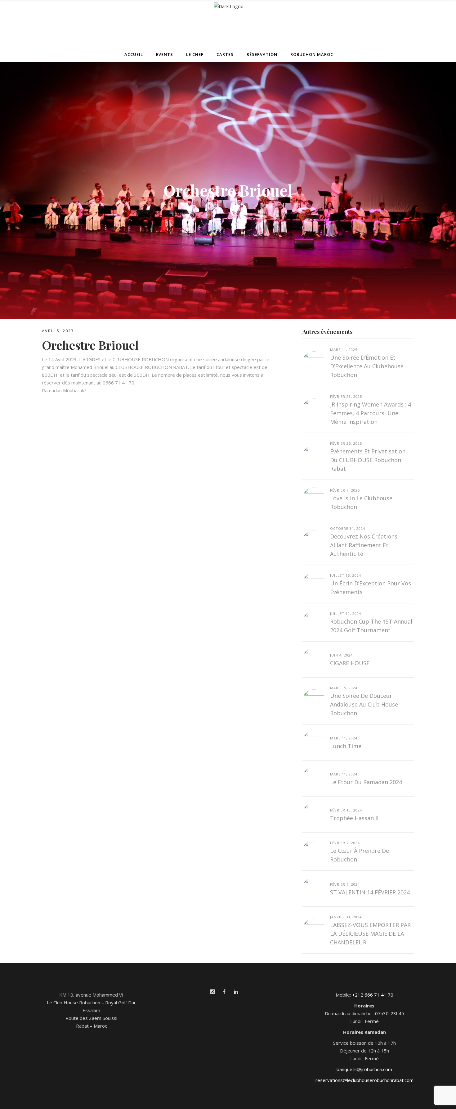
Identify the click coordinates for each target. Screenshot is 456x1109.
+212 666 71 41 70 (372, 995)
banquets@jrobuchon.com (364, 1069)
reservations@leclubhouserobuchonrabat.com (364, 1080)
